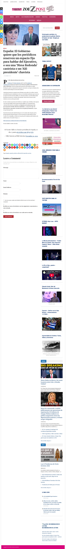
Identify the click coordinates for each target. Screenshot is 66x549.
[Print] (35, 147)
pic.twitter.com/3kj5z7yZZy (25, 132)
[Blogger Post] (1, 28)
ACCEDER (33, 1)
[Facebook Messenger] (14, 145)
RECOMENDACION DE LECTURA (50, 528)
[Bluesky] (30, 145)
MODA (43, 445)
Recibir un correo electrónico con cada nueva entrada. (18, 212)
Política (44, 17)
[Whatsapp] (12, 145)
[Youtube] (19, 145)
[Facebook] (7, 145)
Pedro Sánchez (16, 83)
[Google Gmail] (37, 145)
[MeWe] (17, 147)
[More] (4, 150)
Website (5, 194)
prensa (29, 153)
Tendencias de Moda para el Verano (51, 484)
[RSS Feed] (37, 147)
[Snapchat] (32, 145)
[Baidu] (30, 147)
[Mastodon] (27, 147)
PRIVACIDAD (39, 1)
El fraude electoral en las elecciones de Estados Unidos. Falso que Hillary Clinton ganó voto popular (51, 510)
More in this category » (46, 440)
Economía (53, 17)
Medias (39, 20)
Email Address (7, 187)
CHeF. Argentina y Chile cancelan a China (52, 433)
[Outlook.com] (4, 147)
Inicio (12, 17)
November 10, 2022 (32, 136)
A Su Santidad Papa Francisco (50, 496)
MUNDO (43, 361)
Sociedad (32, 20)
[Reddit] (7, 147)
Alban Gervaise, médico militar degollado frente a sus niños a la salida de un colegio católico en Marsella (52, 502)
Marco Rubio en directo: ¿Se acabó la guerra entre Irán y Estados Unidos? (52, 382)
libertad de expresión (23, 153)
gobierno (16, 153)
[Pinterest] (12, 147)
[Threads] (27, 145)
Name (5, 181)
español (11, 153)
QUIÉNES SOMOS (13, 1)
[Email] (35, 145)
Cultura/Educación (27, 17)
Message (5, 167)
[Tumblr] (9, 147)
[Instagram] (9, 145)
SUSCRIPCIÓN (21, 1)
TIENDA (27, 1)
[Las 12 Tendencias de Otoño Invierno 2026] (52, 455)
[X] (4, 145)
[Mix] (19, 147)
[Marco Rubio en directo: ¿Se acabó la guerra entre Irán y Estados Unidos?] (52, 371)
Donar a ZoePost (48, 101)
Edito (17, 17)
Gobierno (10, 83)
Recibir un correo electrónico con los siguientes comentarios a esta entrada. (20, 207)
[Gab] (25, 147)
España (7, 153)
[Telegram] (17, 145)
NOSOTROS (5, 1)
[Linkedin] (22, 145)
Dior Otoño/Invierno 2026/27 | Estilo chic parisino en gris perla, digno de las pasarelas (51, 476)
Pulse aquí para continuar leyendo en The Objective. (15, 120)
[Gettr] (14, 147)
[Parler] (25, 145)
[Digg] (32, 147)
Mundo (38, 17)
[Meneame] (22, 147)
